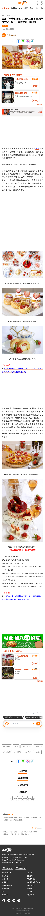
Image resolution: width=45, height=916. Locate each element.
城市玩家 (5, 8)
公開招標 (30, 888)
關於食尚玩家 (6, 873)
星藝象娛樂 (30, 895)
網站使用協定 (31, 879)
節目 (20, 8)
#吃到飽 (28, 752)
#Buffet (37, 752)
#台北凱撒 (18, 752)
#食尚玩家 (7, 746)
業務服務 (30, 873)
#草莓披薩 (7, 752)
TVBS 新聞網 (26, 913)
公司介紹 (5, 876)
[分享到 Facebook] (18, 41)
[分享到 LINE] (23, 41)
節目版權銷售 (31, 885)
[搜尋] (37, 3)
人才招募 (5, 879)
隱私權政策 (30, 876)
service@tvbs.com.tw (16, 860)
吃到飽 (14, 15)
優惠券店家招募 (7, 885)
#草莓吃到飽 (26, 746)
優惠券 (14, 8)
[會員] (41, 3)
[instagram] (18, 900)
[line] (13, 900)
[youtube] (8, 900)
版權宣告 (5, 895)
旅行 (37, 8)
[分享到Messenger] (28, 41)
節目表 (4, 892)
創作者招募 (5, 888)
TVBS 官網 (18, 913)
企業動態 (5, 882)
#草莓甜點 (38, 746)
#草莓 (16, 746)
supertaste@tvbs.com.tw (18, 857)
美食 (32, 8)
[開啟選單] (3, 3)
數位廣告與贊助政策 (33, 882)
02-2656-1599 (17, 863)
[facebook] (3, 900)
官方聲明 (30, 892)
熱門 (26, 8)
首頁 (3, 15)
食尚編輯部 (11, 35)
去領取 (35, 87)
